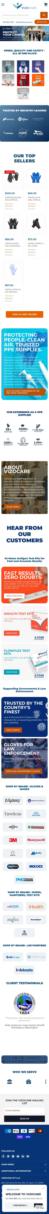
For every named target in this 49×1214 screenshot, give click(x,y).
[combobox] (20, 15)
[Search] (44, 15)
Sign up (24, 1118)
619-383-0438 (8, 22)
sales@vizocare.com (24, 22)
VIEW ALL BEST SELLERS (24, 314)
